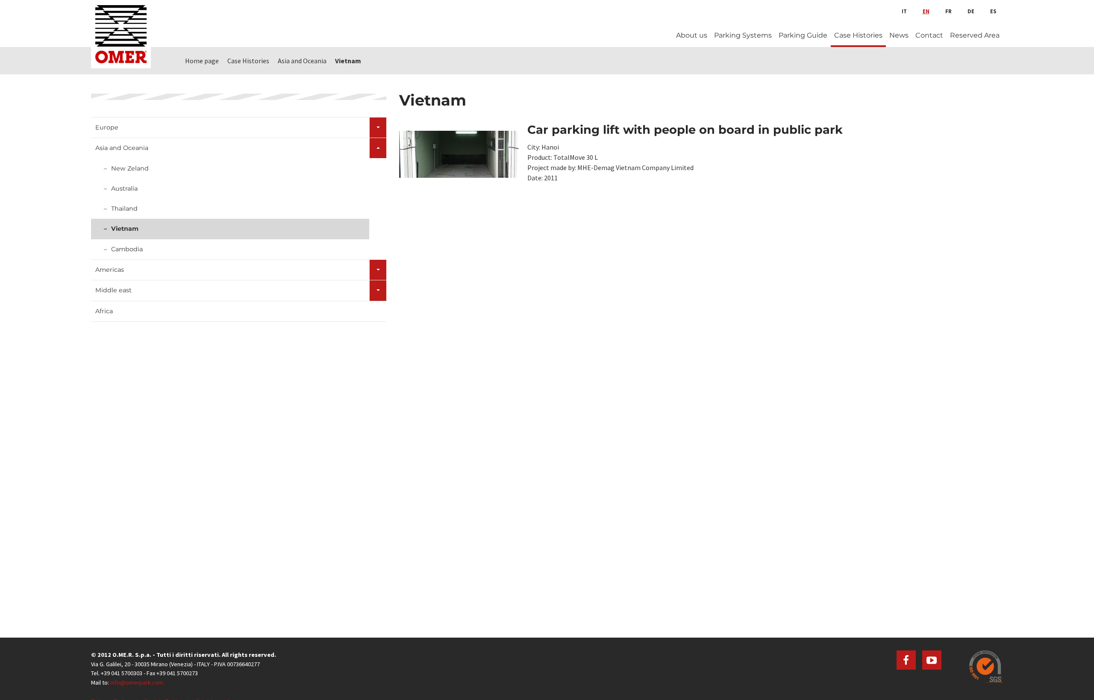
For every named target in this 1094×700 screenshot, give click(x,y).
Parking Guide (803, 35)
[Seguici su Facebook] (906, 660)
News (899, 35)
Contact (929, 35)
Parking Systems (743, 35)
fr (948, 11)
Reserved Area (975, 35)
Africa (104, 311)
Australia (124, 188)
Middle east (113, 290)
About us (691, 35)
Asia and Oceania (121, 148)
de (971, 11)
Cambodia (127, 249)
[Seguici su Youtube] (931, 660)
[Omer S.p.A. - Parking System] (121, 34)
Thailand (124, 208)
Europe (106, 127)
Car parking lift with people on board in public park (685, 130)
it (904, 11)
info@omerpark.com (136, 682)
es (993, 11)
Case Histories (858, 35)
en (926, 11)
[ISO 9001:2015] (986, 666)
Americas (109, 270)
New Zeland (130, 168)
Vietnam (124, 228)
